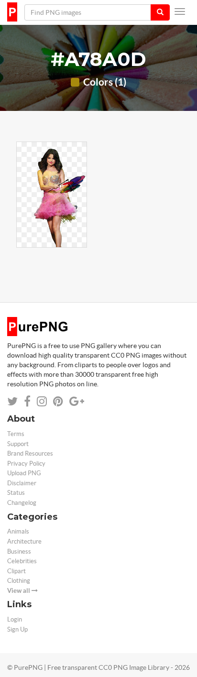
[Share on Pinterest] (58, 401)
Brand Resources (30, 453)
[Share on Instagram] (42, 401)
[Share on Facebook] (27, 401)
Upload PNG (24, 473)
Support (18, 444)
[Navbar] (180, 11)
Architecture (24, 541)
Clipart (16, 571)
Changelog (21, 502)
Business (19, 551)
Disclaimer (21, 483)
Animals (18, 531)
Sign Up (17, 629)
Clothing (18, 580)
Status (16, 492)
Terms (15, 433)
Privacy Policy (26, 463)
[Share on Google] (76, 401)
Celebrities (22, 561)
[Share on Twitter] (12, 401)
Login (14, 619)
